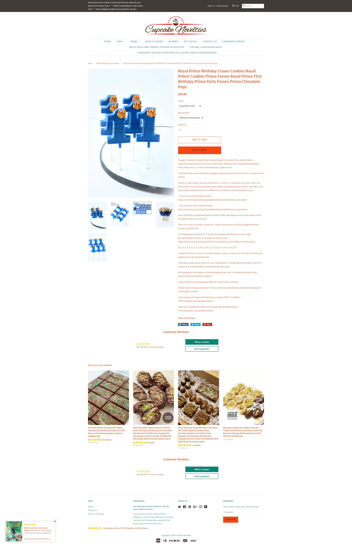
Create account (222, 6)
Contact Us (210, 42)
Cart (237, 6)
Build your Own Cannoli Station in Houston (156, 47)
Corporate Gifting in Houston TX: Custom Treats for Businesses (177, 53)
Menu (134, 42)
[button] (95, 439)
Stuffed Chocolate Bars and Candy (107, 63)
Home (107, 42)
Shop (120, 42)
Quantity (182, 124)
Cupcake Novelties (183, 535)
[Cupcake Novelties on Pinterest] (189, 507)
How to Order (154, 42)
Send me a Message (96, 514)
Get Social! (190, 42)
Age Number (183, 112)
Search (90, 506)
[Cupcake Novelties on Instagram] (200, 507)
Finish (180, 101)
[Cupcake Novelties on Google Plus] (195, 507)
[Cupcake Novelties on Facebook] (184, 507)
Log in (210, 6)
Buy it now (199, 150)
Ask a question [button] (201, 348)
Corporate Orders (233, 42)
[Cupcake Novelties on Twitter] (179, 507)
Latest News (138, 501)
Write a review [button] (202, 342)
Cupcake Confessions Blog (206, 47)
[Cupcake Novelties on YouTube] (205, 507)
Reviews (173, 42)
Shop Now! (92, 510)
